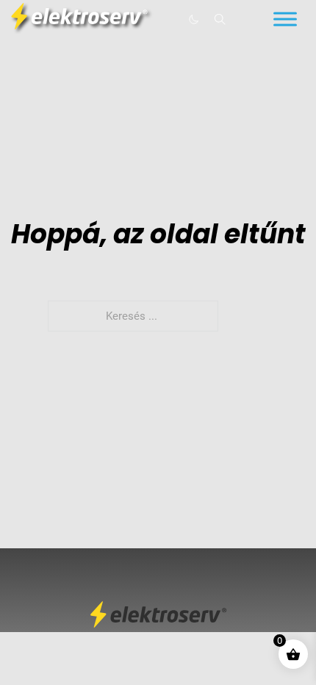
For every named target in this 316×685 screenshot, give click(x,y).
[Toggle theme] (193, 19)
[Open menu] (285, 19)
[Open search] (220, 19)
